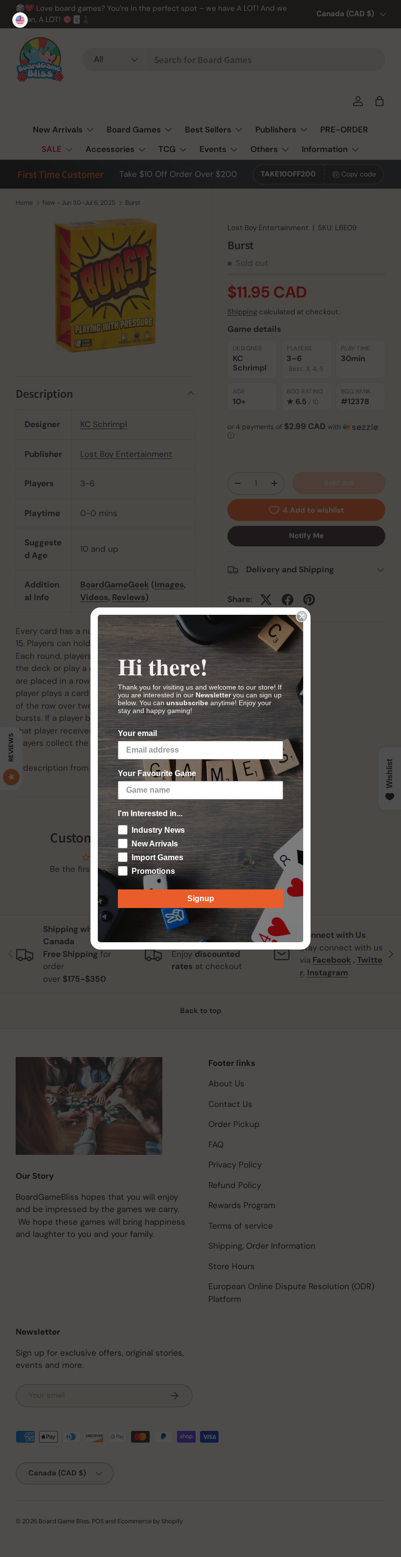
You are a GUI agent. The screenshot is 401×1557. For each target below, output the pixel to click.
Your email (137, 733)
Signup (200, 898)
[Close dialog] (302, 616)
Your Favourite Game (157, 773)
